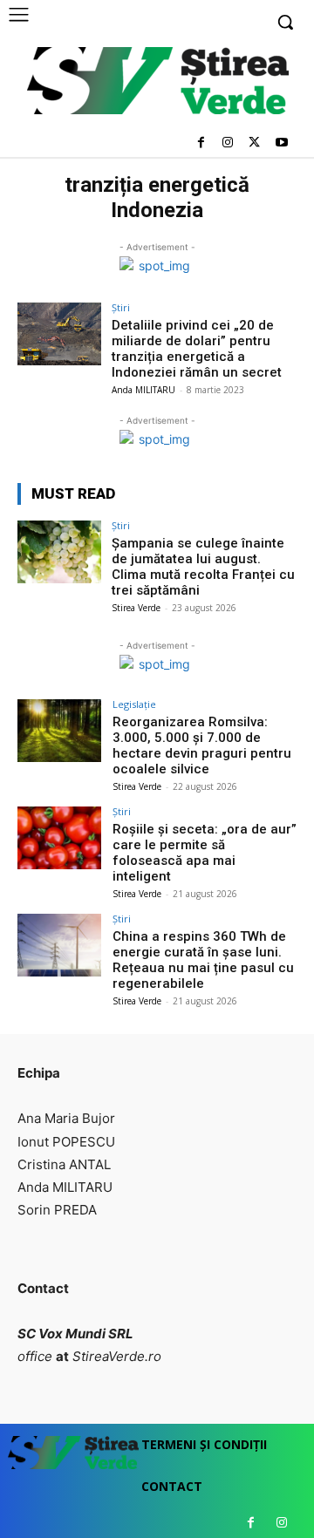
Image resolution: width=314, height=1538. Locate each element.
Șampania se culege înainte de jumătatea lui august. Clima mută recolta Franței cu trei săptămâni (203, 566)
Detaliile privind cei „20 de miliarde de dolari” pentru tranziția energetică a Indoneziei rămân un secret (197, 348)
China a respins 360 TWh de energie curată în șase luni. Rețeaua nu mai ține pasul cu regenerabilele (203, 960)
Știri (121, 307)
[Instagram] (228, 143)
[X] (254, 143)
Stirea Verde (136, 608)
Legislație (134, 704)
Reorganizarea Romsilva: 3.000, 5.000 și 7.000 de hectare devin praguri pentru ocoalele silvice (202, 745)
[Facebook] (201, 143)
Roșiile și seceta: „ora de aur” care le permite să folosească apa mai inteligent (205, 852)
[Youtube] (281, 143)
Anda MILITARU (143, 390)
